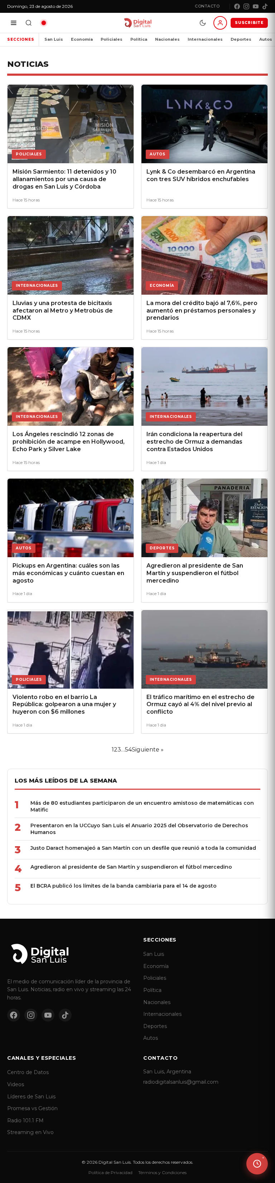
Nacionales (167, 39)
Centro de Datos (28, 1072)
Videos (15, 1084)
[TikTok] (265, 6)
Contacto (207, 6)
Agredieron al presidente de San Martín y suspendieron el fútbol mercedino (131, 867)
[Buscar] (28, 23)
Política (138, 39)
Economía (82, 39)
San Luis (53, 39)
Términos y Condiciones (162, 1172)
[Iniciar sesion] (220, 23)
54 (128, 749)
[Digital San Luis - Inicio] (137, 22)
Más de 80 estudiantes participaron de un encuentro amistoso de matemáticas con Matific (142, 806)
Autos (150, 1038)
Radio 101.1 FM (25, 1120)
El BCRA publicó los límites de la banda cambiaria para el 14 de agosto (123, 886)
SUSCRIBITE (249, 22)
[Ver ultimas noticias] (257, 1163)
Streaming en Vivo (30, 1132)
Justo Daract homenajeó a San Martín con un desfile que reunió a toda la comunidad (143, 848)
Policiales (111, 39)
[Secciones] (13, 22)
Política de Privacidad (110, 1172)
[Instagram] (246, 6)
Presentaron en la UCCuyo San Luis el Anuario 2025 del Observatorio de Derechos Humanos (139, 828)
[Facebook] (237, 6)
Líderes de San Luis (31, 1096)
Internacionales (205, 39)
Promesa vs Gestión (32, 1108)
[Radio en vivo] (43, 22)
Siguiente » (148, 749)
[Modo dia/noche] (203, 23)
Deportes (241, 39)
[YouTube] (256, 6)
